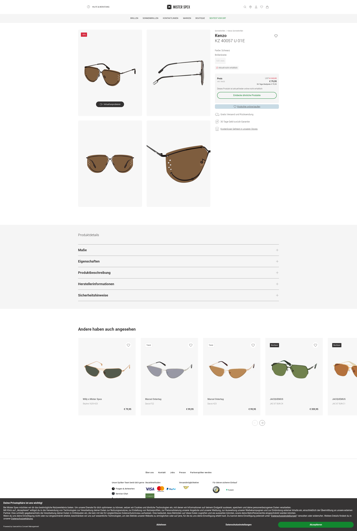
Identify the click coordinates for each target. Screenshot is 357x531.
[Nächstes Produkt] (262, 423)
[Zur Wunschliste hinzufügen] (276, 36)
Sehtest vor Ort (217, 18)
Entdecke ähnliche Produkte (246, 95)
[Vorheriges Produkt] (255, 423)
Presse (182, 472)
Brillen (134, 18)
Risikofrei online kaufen (248, 106)
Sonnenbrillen (150, 18)
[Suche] (245, 7)
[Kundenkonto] (256, 7)
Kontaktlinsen (170, 18)
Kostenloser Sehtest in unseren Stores (239, 128)
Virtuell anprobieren (112, 104)
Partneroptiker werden (201, 472)
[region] (178, 379)
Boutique (200, 18)
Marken (187, 18)
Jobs (172, 472)
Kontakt (162, 472)
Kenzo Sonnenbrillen (235, 31)
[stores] (250, 7)
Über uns (149, 472)
